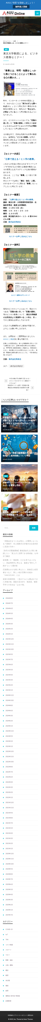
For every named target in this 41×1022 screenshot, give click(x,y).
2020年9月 (9, 869)
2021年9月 (9, 813)
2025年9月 (9, 654)
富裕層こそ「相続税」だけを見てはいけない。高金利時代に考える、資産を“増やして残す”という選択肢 (20, 563)
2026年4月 (9, 618)
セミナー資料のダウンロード (20, 295)
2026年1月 (9, 634)
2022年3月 (9, 787)
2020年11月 (10, 859)
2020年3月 (9, 899)
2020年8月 (9, 874)
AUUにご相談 (8, 339)
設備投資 (8, 1001)
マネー (8, 955)
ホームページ (6, 41)
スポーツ (8, 950)
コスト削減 (9, 945)
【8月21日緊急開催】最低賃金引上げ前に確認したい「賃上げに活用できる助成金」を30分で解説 (20, 553)
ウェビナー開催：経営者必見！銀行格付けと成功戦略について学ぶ (18, 454)
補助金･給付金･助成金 (13, 996)
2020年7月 (9, 879)
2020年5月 (9, 889)
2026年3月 (9, 624)
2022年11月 (10, 756)
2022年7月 (9, 772)
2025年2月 (9, 685)
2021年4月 (9, 833)
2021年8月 (9, 818)
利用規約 (10, 1015)
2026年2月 (9, 629)
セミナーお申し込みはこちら (20, 236)
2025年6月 (9, 664)
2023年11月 (10, 731)
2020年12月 (10, 853)
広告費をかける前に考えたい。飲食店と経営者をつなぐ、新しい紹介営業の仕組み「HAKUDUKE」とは (20, 572)
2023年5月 (9, 741)
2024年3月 (9, 715)
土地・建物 (9, 965)
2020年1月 (9, 910)
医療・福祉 (9, 960)
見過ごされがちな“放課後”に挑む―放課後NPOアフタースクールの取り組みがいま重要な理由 (19, 482)
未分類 (8, 980)
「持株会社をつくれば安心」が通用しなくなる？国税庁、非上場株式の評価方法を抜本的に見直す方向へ (20, 544)
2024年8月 (9, 705)
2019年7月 (9, 915)
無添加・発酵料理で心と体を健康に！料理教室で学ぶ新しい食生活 (17, 513)
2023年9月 (9, 736)
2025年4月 (9, 675)
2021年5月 (9, 828)
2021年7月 (9, 823)
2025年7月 (9, 659)
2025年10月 (10, 649)
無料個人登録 (21, 6)
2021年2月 (9, 843)
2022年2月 (9, 792)
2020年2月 (9, 905)
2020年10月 (10, 864)
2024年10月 (10, 700)
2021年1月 (9, 848)
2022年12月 (10, 751)
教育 (15, 41)
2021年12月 (10, 802)
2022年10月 (10, 762)
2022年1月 (9, 797)
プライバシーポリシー (20, 1015)
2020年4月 (9, 894)
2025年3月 (9, 680)
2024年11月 (10, 695)
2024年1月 (9, 726)
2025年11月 (10, 644)
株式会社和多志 (15, 222)
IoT (7, 934)
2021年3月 (9, 838)
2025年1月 (9, 690)
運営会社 (30, 1015)
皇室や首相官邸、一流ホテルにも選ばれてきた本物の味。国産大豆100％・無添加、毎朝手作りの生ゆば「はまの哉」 (20, 582)
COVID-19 (9, 929)
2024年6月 (9, 710)
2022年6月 (9, 777)
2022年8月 (9, 767)
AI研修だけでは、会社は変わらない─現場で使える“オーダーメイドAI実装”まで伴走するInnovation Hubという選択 (19, 421)
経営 (7, 991)
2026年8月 (9, 598)
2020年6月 (9, 884)
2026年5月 (9, 613)
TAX (7, 939)
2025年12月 (10, 639)
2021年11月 (10, 807)
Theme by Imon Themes (25, 1019)
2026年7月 (9, 603)
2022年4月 (9, 782)
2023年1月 (9, 746)
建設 (7, 970)
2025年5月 (9, 670)
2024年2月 (9, 721)
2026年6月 (9, 608)
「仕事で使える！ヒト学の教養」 (19, 159)
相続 (7, 985)
